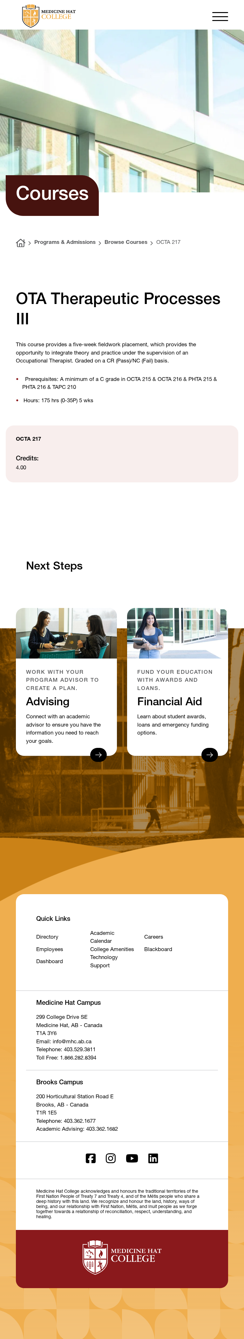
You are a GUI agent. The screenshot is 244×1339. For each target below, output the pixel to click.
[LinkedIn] (153, 1160)
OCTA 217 (168, 242)
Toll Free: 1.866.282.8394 (66, 1058)
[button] (220, 16)
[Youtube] (132, 1160)
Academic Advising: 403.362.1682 (77, 1129)
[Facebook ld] (91, 1160)
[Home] (20, 243)
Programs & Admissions (65, 242)
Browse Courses (126, 242)
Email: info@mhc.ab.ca (64, 1042)
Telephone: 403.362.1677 (66, 1121)
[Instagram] (111, 1160)
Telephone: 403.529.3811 (66, 1050)
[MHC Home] (47, 16)
